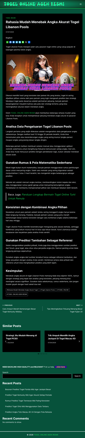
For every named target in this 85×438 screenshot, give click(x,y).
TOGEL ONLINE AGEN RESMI (17, 294)
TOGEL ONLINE (11, 18)
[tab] (38, 353)
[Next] (79, 341)
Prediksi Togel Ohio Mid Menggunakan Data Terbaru (27, 406)
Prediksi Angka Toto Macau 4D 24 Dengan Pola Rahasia (28, 412)
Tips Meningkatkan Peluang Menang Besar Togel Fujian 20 (65, 308)
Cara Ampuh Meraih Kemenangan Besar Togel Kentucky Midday (19, 308)
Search (5, 372)
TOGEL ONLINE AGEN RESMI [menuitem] (23, 113)
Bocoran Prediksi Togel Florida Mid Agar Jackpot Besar (28, 389)
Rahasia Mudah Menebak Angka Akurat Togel (22, 290)
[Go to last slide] (5, 341)
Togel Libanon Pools (47, 290)
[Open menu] (81, 4)
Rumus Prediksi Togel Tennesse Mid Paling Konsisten (27, 401)
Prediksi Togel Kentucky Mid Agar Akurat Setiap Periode (28, 395)
